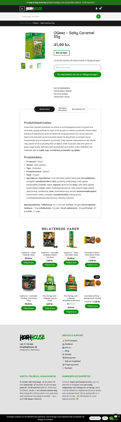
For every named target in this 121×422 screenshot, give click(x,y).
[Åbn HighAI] (116, 417)
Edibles (29, 23)
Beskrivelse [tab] (45, 109)
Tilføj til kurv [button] (28, 263)
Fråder (22, 23)
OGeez (67, 97)
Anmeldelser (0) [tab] (78, 109)
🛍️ (66, 354)
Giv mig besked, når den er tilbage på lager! (77, 74)
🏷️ (71, 361)
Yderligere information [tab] (62, 109)
